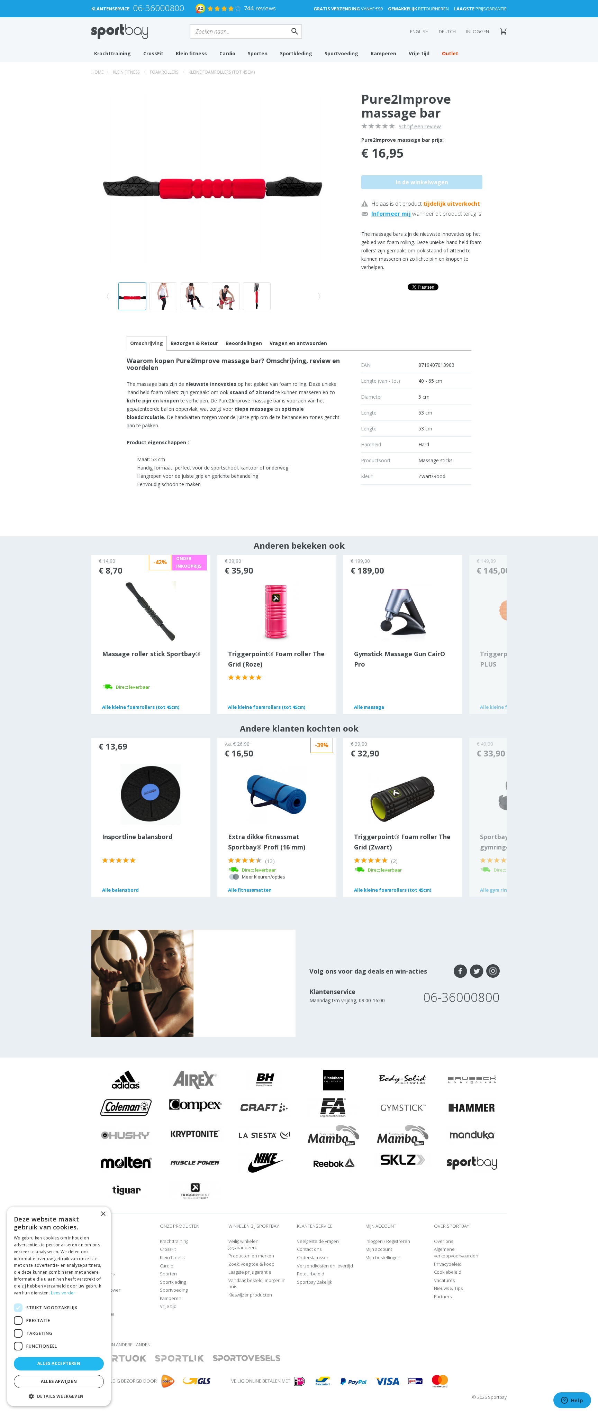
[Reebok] (333, 1163)
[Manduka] (472, 1135)
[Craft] (264, 1107)
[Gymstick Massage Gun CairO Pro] (402, 611)
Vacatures (444, 1280)
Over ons (443, 1241)
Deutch (447, 31)
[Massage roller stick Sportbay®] (150, 611)
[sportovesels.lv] (246, 1358)
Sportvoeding (341, 53)
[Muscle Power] (195, 1163)
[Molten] (126, 1163)
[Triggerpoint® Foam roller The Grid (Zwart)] (402, 799)
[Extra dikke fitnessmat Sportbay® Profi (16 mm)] (276, 794)
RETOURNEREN (418, 9)
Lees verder (63, 1293)
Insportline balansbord (137, 837)
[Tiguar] (126, 1190)
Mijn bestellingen (382, 1257)
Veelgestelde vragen (318, 1241)
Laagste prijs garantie (249, 1272)
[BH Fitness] (264, 1080)
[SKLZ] (403, 1159)
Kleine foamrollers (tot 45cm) (222, 72)
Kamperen (383, 53)
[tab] (194, 343)
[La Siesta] (264, 1135)
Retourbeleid (310, 1274)
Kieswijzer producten (250, 1295)
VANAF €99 (348, 9)
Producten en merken (251, 1256)
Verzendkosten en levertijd (325, 1266)
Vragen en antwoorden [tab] (298, 343)
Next (488, 634)
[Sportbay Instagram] (493, 971)
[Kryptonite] (195, 1133)
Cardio (227, 53)
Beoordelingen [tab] (244, 343)
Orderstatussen (313, 1257)
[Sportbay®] (472, 1163)
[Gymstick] (403, 1107)
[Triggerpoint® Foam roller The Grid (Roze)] (276, 611)
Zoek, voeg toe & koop (251, 1264)
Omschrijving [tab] (146, 343)
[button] (59, 1396)
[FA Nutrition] (334, 1107)
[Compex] (195, 1105)
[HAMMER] (472, 1107)
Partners (443, 1296)
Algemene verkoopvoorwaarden (456, 1252)
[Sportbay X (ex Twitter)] (476, 971)
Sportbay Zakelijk (314, 1282)
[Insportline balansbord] (150, 794)
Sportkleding (296, 53)
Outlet (450, 53)
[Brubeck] (472, 1080)
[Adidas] (126, 1080)
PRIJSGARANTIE (480, 9)
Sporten (258, 53)
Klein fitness (191, 53)
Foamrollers (164, 72)
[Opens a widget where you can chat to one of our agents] (572, 1401)
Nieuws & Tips (448, 1288)
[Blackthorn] (333, 1080)
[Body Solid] (403, 1080)
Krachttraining (112, 53)
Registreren (398, 1241)
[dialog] (59, 1306)
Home (97, 72)
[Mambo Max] (333, 1135)
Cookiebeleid (447, 1272)
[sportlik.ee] (179, 1358)
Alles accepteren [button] (58, 1363)
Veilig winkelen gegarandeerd (243, 1244)
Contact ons (309, 1249)
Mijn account (378, 1249)
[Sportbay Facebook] (460, 971)
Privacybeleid (448, 1264)
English (419, 31)
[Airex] (195, 1080)
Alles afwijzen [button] (59, 1381)
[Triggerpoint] (195, 1190)
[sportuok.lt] (119, 1358)
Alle (140, 707)
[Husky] (126, 1135)
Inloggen (477, 31)
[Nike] (264, 1163)
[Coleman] (126, 1107)
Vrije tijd (419, 53)
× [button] (103, 1214)
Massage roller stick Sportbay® (151, 654)
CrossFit (153, 53)
